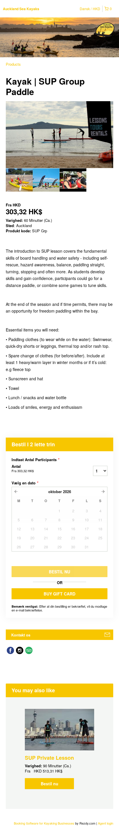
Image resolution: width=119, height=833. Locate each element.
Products (13, 64)
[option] (19, 180)
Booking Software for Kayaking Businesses (44, 823)
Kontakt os (20, 635)
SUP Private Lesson (49, 757)
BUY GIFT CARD (59, 594)
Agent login (105, 823)
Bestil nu (49, 783)
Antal (23, 468)
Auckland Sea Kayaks (21, 8)
